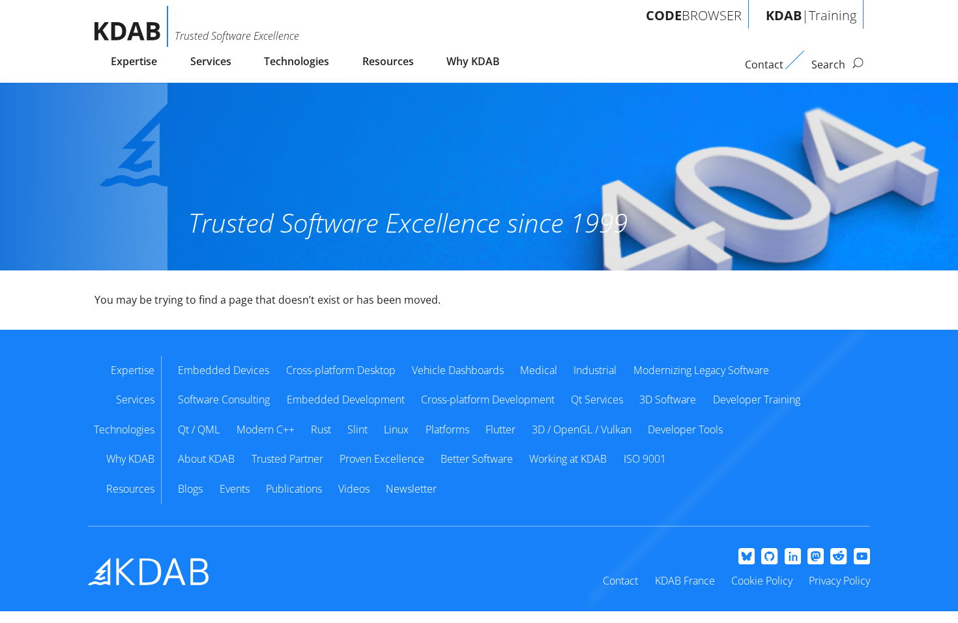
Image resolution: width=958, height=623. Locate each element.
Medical (538, 370)
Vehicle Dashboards (458, 370)
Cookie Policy (761, 580)
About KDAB (206, 459)
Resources (388, 61)
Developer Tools (685, 429)
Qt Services (597, 399)
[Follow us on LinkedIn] (793, 557)
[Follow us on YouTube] (862, 557)
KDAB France (685, 580)
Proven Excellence (382, 459)
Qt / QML (199, 429)
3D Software (667, 399)
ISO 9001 (645, 459)
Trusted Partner (287, 459)
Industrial (595, 370)
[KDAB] (131, 26)
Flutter (500, 429)
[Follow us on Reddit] (838, 557)
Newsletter (411, 489)
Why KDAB (473, 61)
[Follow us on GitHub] (769, 557)
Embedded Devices (223, 370)
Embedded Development (346, 399)
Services (210, 61)
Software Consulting (224, 399)
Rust (321, 429)
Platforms (447, 429)
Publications (294, 489)
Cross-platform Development (488, 399)
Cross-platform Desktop (341, 370)
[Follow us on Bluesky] (746, 557)
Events (235, 489)
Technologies (296, 61)
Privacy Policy (839, 580)
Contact (620, 580)
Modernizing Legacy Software (701, 370)
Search (829, 64)
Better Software (477, 459)
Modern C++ (266, 429)
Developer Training (756, 399)
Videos (354, 489)
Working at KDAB (568, 459)
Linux (396, 429)
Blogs (190, 489)
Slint (357, 429)
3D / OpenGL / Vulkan (581, 429)
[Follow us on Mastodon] (815, 557)
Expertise (134, 61)
